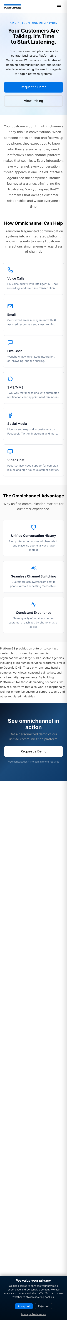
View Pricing (33, 101)
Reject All (43, 1306)
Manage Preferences (33, 1314)
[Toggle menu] (59, 6)
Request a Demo (33, 87)
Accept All (24, 1306)
